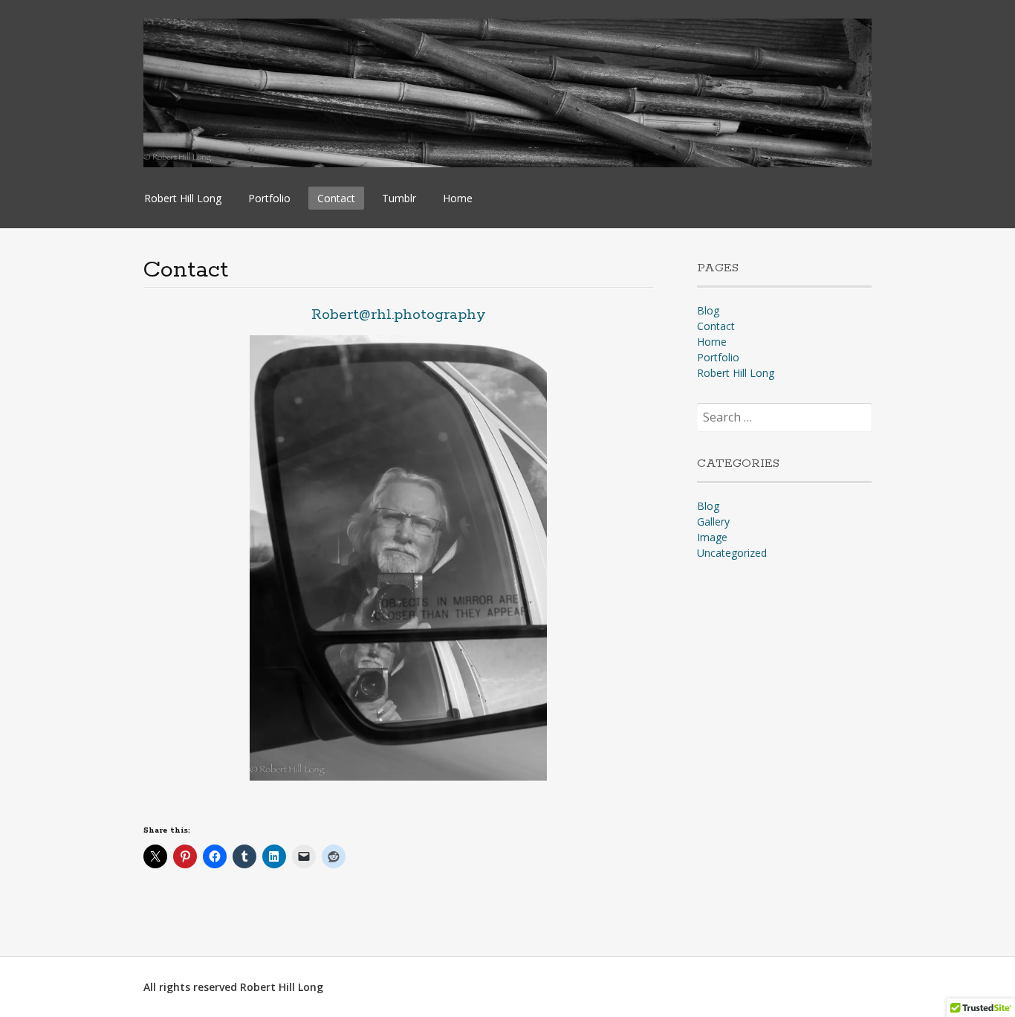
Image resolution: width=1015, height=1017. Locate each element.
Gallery (713, 521)
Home (458, 198)
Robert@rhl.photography (398, 315)
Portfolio (269, 198)
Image (712, 537)
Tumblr (399, 198)
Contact (336, 198)
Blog (708, 310)
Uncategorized (732, 553)
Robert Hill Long (182, 198)
